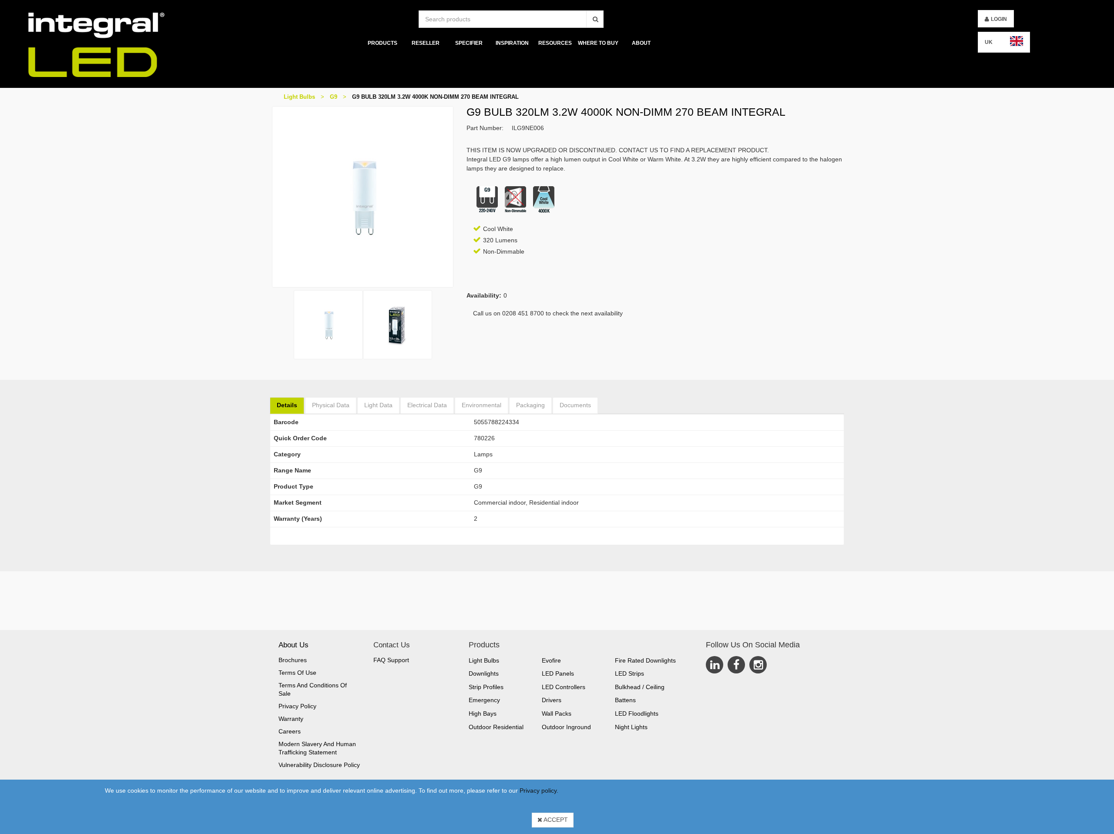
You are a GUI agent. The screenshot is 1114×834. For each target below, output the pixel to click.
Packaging (530, 405)
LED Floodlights (636, 713)
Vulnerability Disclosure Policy (319, 764)
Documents (575, 405)
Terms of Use (297, 672)
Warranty (290, 718)
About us (293, 645)
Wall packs (556, 713)
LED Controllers (563, 686)
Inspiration (511, 43)
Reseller (426, 43)
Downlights (484, 673)
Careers (289, 731)
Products (382, 43)
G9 (333, 97)
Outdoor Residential (496, 726)
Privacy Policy (297, 706)
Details (287, 405)
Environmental (481, 405)
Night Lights (631, 726)
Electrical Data (427, 405)
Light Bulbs (299, 97)
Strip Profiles (486, 686)
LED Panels (558, 673)
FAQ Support (391, 659)
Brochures (292, 659)
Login (999, 19)
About (641, 43)
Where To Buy (598, 43)
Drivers (551, 700)
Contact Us (391, 645)
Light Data (378, 405)
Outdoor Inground (566, 726)
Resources (555, 43)
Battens (625, 700)
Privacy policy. (539, 790)
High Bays (483, 713)
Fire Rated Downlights (645, 660)
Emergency (484, 700)
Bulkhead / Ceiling (639, 686)
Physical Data (330, 405)
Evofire (551, 660)
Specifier (469, 43)
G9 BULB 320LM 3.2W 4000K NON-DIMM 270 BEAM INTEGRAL (435, 97)
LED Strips (629, 673)
